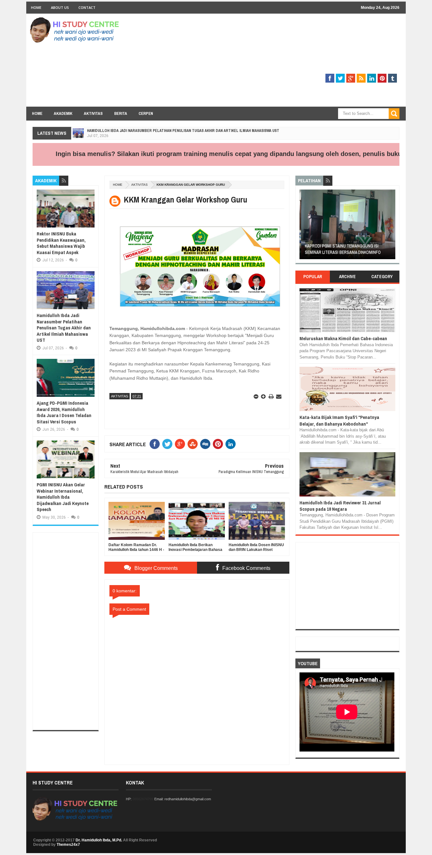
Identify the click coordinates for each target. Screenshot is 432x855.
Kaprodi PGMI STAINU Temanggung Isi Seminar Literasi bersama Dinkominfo (341, 249)
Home (36, 7)
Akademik (63, 113)
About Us (60, 7)
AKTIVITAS (139, 184)
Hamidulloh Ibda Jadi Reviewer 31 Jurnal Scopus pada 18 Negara (340, 505)
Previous (303, 226)
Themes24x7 (68, 844)
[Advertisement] (284, 62)
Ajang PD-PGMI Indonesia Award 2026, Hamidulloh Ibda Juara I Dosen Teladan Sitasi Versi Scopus (64, 412)
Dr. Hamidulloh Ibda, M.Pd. (99, 840)
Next (391, 226)
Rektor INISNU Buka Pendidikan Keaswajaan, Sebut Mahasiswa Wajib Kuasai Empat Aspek (61, 243)
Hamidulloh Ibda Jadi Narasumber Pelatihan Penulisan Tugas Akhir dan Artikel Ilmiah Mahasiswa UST (183, 130)
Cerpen (146, 113)
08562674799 (143, 799)
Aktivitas (93, 113)
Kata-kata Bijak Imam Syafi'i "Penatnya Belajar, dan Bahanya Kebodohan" (339, 420)
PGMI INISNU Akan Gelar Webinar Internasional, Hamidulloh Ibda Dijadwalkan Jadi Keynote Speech (63, 497)
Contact (87, 7)
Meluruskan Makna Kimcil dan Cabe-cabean (343, 338)
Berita (120, 113)
